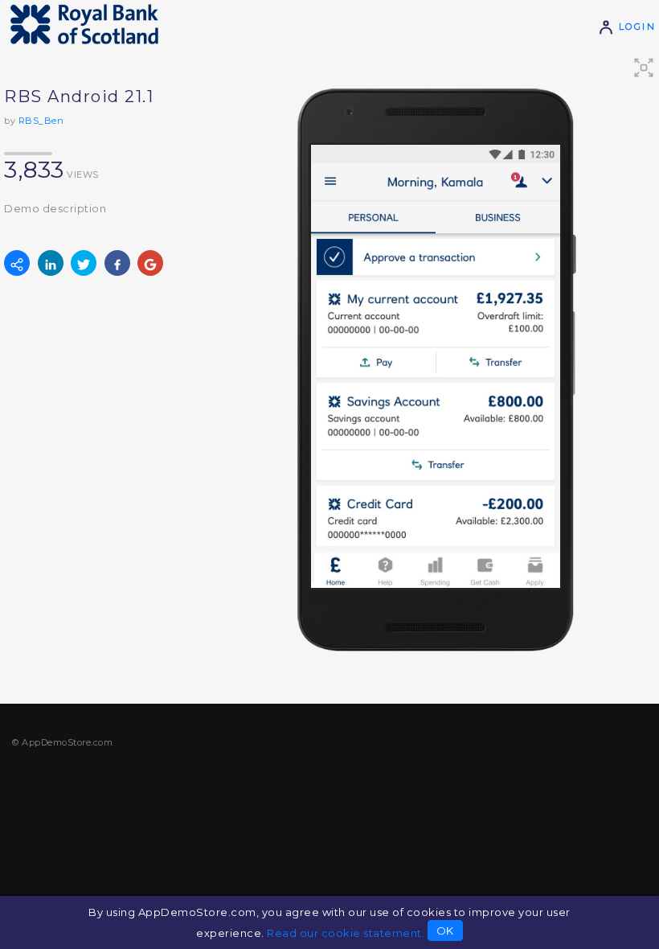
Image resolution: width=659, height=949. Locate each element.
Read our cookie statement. (345, 932)
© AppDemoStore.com (62, 742)
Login (635, 26)
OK (445, 930)
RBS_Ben (41, 120)
